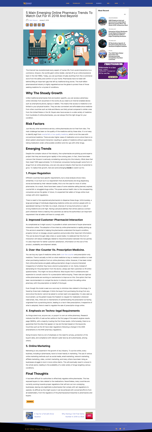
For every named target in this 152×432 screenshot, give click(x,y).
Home (67, 3)
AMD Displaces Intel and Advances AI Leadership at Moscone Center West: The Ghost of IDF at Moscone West (118, 23)
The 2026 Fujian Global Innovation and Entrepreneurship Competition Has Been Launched (116, 56)
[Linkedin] (116, 429)
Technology (76, 3)
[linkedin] (39, 24)
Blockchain (89, 3)
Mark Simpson (33, 20)
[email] (43, 24)
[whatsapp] (31, 24)
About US (47, 429)
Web (108, 3)
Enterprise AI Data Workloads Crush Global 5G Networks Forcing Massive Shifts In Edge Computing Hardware (118, 34)
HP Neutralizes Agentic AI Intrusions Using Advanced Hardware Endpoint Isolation (118, 44)
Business (99, 3)
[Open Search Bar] (124, 3)
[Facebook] (124, 429)
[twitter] (35, 24)
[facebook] (27, 24)
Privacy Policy (39, 429)
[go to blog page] (125, 14)
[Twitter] (120, 429)
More (116, 3)
